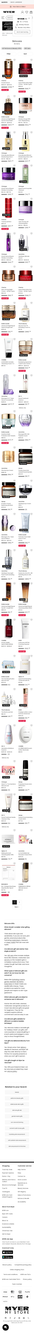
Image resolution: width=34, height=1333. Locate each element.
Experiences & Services (22, 1184)
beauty (17, 1092)
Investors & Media (8, 1224)
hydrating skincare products (17, 1134)
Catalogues (6, 1192)
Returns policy (7, 1265)
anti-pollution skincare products (17, 1140)
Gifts (3, 33)
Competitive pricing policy (23, 1265)
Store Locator (22, 1180)
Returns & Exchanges (9, 1185)
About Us (5, 1220)
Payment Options (8, 1173)
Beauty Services (23, 1188)
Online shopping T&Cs (17, 1270)
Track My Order (7, 1169)
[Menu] (2, 17)
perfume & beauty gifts (17, 1098)
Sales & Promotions (24, 1195)
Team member (17, 1284)
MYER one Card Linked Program (7, 1196)
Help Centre (22, 1169)
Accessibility (22, 1202)
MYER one (5, 1210)
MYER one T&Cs (25, 1274)
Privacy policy (27, 1279)
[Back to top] (30, 1329)
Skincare (4, 35)
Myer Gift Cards (7, 1214)
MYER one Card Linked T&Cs (11, 1279)
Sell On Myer (6, 1234)
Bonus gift (5, 90)
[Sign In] (22, 12)
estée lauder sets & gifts (17, 1104)
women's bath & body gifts (17, 1128)
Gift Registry (22, 1192)
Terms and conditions (10, 1274)
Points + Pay (6, 1176)
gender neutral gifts (17, 1116)
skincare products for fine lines (17, 1146)
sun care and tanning (17, 1122)
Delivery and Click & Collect (8, 1180)
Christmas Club (7, 1231)
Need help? (5, 1327)
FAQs (19, 1173)
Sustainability (6, 1227)
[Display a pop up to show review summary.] (13, 87)
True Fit (4, 1188)
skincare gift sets (17, 1110)
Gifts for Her (9, 33)
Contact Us (21, 1176)
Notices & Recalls (23, 1198)
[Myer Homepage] (9, 13)
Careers (4, 1217)
